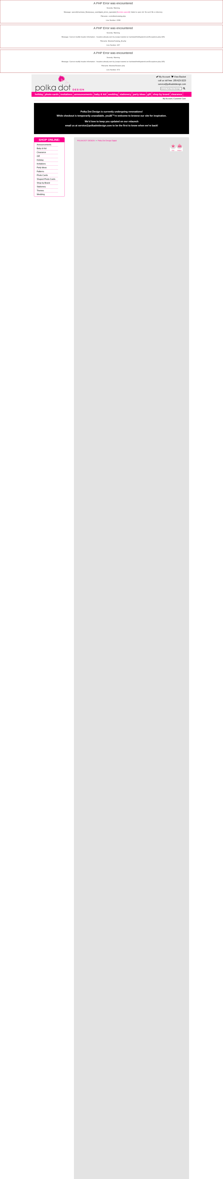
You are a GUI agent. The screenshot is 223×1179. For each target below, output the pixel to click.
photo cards (52, 94)
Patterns (40, 171)
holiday (39, 94)
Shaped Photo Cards (46, 179)
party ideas (139, 94)
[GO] (184, 88)
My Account (164, 77)
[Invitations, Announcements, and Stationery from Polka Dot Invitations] (59, 83)
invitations (66, 94)
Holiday (40, 160)
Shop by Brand (43, 183)
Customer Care (180, 99)
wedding (113, 94)
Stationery (41, 187)
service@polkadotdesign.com (172, 84)
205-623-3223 (179, 80)
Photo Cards (42, 175)
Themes (40, 190)
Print (179, 147)
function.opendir (123, 12)
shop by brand (161, 94)
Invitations (41, 164)
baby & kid (100, 94)
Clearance (41, 152)
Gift (38, 156)
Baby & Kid (42, 148)
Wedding (41, 194)
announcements (83, 94)
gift (149, 94)
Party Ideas (42, 167)
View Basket (179, 77)
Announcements (44, 145)
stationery (125, 94)
